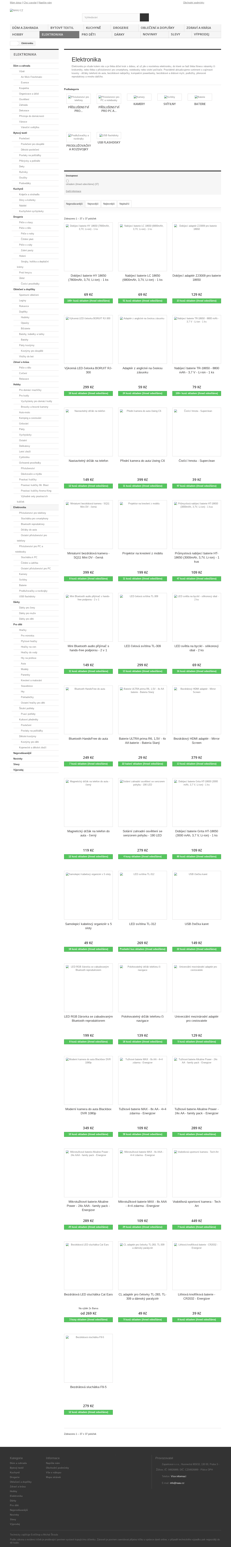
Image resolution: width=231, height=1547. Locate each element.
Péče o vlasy (25, 222)
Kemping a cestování (29, 418)
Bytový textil (62, 28)
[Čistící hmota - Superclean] (196, 432)
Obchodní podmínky (193, 2)
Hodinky (24, 317)
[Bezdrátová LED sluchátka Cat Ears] (88, 1265)
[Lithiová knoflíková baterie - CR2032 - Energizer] (196, 1265)
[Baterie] (200, 97)
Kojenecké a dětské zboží (32, 747)
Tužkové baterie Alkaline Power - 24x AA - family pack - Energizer (197, 1111)
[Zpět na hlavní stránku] (13, 43)
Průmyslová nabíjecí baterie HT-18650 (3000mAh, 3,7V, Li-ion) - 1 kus (196, 557)
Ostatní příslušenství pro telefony (32, 538)
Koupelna (23, 88)
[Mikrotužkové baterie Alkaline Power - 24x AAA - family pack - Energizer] (88, 1172)
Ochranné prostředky (29, 462)
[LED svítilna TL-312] (142, 895)
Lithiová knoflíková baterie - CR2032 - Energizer (196, 1296)
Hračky (22, 630)
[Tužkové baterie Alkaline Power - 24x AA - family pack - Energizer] (196, 1080)
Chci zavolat (30, 2)
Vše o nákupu (53, 1472)
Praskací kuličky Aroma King (35, 490)
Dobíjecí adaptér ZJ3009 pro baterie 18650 (197, 278)
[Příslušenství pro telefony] (78, 99)
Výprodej (201, 34)
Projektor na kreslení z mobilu (142, 553)
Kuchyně (93, 28)
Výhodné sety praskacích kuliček (32, 499)
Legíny (22, 300)
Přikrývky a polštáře (29, 161)
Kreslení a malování (31, 680)
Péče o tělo (24, 228)
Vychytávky (25, 434)
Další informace (73, 191)
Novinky (150, 34)
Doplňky (23, 311)
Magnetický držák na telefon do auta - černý (88, 833)
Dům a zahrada (25, 28)
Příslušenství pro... (78, 109)
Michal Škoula (50, 1534)
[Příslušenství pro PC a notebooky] (109, 99)
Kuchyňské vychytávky (31, 211)
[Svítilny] (169, 97)
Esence (24, 82)
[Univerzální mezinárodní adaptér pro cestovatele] (196, 987)
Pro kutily (23, 395)
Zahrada (23, 105)
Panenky (25, 674)
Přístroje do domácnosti (31, 116)
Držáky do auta (28, 529)
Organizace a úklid (28, 93)
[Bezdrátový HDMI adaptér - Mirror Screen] (196, 709)
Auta (23, 663)
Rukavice (23, 306)
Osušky (22, 177)
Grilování (23, 423)
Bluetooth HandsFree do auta (88, 738)
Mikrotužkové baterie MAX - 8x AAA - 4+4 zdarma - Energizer (142, 1204)
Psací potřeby (28, 714)
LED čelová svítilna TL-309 (142, 646)
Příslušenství (27, 468)
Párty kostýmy (26, 345)
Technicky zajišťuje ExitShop (25, 1534)
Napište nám (45, 2)
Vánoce (22, 121)
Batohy (24, 339)
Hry (22, 691)
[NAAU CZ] (43, 15)
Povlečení (24, 138)
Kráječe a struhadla (28, 194)
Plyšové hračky (28, 641)
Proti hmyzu (25, 272)
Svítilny (22, 579)
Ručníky (23, 172)
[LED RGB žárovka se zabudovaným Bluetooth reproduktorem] (88, 987)
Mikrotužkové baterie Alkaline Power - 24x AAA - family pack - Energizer (88, 1206)
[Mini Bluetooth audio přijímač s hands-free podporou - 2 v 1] (88, 617)
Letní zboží (24, 451)
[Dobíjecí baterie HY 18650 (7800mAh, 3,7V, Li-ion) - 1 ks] (88, 246)
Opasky (24, 323)
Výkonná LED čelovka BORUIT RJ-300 (88, 370)
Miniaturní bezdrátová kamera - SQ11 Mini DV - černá (88, 555)
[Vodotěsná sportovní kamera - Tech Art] (196, 1172)
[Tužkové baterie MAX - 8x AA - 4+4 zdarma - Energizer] (142, 1080)
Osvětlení (23, 99)
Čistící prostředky (30, 283)
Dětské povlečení (29, 149)
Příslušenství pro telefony (32, 513)
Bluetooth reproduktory (32, 524)
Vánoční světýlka (29, 127)
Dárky (119, 34)
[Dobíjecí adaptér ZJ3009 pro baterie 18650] (196, 246)
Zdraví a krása (198, 28)
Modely (24, 669)
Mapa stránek (53, 1477)
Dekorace (23, 110)
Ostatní (22, 440)
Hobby (17, 34)
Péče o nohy (27, 233)
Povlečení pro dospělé (32, 144)
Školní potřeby (26, 708)
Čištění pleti (26, 239)
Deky (21, 166)
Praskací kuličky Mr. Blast (34, 485)
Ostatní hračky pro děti (32, 702)
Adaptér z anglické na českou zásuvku (142, 370)
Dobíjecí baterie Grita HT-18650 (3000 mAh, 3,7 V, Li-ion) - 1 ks (196, 833)
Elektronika (52, 34)
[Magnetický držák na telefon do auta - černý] (88, 802)
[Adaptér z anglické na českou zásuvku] (142, 339)
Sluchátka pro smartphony (34, 518)
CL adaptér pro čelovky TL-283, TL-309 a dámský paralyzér (142, 1296)
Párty (21, 429)
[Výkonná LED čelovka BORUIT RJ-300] (88, 339)
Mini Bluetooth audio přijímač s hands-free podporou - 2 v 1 (88, 648)
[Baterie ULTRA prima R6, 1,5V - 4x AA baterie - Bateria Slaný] (142, 709)
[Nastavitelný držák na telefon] (88, 432)
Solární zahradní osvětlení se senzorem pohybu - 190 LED (142, 833)
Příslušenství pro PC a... (109, 109)
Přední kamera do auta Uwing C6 (142, 460)
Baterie (22, 585)
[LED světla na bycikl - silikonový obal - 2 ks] (196, 617)
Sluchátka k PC (28, 557)
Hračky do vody (28, 652)
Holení (22, 256)
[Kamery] (139, 97)
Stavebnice (26, 686)
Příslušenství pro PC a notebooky (29, 549)
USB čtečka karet (197, 924)
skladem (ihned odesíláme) (82, 184)
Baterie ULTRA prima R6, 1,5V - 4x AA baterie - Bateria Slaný (142, 741)
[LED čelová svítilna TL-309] (142, 617)
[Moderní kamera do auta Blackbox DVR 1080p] (88, 1080)
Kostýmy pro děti (29, 742)
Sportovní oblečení (28, 295)
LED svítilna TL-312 (142, 924)
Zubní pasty (26, 250)
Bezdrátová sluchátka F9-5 (88, 1387)
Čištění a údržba (29, 563)
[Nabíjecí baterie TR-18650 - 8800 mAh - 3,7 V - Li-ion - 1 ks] (196, 339)
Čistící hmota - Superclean (197, 460)
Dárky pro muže (27, 613)
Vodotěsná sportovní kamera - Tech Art (197, 1204)
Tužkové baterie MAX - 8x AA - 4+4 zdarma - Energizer (142, 1111)
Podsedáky (24, 183)
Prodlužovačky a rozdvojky (32, 591)
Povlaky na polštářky (29, 155)
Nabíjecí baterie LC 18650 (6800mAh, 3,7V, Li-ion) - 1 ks (142, 278)
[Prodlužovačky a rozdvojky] (78, 137)
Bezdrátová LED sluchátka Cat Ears (88, 1294)
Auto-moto (24, 412)
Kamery (22, 574)
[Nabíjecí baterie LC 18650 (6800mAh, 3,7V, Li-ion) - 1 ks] (142, 246)
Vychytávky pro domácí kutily (36, 401)
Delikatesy (24, 446)
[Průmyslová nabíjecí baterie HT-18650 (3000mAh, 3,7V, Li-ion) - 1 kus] (196, 524)
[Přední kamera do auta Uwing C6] (142, 432)
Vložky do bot (26, 356)
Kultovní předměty (28, 719)
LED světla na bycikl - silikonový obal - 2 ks (197, 648)
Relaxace (23, 379)
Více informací (178, 1476)
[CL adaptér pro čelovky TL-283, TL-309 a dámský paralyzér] (142, 1265)
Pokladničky (27, 697)
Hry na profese (28, 658)
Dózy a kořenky (27, 200)
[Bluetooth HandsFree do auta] (88, 709)
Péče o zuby (25, 244)
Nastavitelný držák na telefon (88, 460)
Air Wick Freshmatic (31, 77)
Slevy (175, 34)
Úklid (21, 278)
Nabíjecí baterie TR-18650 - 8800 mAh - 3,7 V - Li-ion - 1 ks (196, 370)
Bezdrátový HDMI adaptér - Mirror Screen (197, 741)
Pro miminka (27, 635)
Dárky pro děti (26, 619)
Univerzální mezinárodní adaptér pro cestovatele (197, 1018)
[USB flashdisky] (109, 135)
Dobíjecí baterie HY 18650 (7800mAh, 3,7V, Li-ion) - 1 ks (88, 278)
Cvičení (22, 373)
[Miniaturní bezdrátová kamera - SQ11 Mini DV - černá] (88, 524)
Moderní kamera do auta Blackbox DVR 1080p (88, 1111)
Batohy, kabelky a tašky (31, 334)
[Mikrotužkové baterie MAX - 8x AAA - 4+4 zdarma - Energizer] (142, 1172)
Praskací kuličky (27, 479)
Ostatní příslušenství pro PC (35, 568)
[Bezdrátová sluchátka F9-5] (88, 1358)
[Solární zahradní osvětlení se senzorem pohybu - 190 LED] (142, 802)
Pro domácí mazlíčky (30, 390)
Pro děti (89, 34)
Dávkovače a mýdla (31, 474)
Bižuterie (25, 328)
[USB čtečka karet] (196, 895)
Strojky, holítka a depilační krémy (33, 264)
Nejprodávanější (22, 753)
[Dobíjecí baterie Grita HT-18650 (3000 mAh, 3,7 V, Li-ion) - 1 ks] (196, 802)
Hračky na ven (28, 646)
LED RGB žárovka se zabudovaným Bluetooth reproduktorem (88, 1018)
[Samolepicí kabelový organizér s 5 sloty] (88, 895)
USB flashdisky (26, 596)
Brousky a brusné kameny (34, 406)
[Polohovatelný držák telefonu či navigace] (142, 987)
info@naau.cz (177, 1483)
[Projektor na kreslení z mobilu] (142, 524)
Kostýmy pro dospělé (31, 351)
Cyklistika (23, 457)
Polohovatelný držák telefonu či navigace (142, 1018)
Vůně (21, 71)
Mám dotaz (16, 2)
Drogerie (120, 28)
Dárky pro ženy (26, 607)
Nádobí (22, 205)
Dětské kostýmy (27, 736)
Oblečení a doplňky (157, 28)
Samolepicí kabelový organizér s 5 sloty (88, 926)
